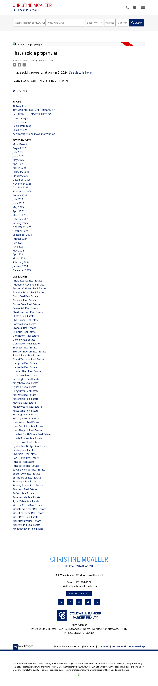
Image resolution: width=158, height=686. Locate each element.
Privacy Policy (104, 646)
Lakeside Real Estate (24, 387)
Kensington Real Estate (26, 379)
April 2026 (18, 164)
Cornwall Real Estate (24, 324)
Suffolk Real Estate (23, 493)
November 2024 (22, 227)
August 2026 (20, 148)
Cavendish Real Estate (25, 308)
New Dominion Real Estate (28, 426)
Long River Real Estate (26, 391)
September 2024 (22, 234)
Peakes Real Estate (23, 450)
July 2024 (18, 242)
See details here (80, 72)
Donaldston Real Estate (26, 343)
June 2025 (18, 203)
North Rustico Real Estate (27, 438)
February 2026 (21, 171)
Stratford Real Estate (25, 489)
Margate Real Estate (24, 394)
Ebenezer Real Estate (25, 347)
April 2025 (18, 211)
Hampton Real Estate (25, 363)
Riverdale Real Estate (25, 454)
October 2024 (20, 231)
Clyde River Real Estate (26, 320)
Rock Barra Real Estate (26, 458)
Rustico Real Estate (24, 461)
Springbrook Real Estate (27, 477)
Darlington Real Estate (26, 335)
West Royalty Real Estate (27, 521)
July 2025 (18, 199)
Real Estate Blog (22, 126)
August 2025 (20, 195)
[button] (78, 593)
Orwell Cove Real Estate (26, 442)
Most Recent (20, 144)
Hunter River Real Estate (27, 371)
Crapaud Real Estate (24, 328)
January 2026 (20, 175)
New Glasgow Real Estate (27, 430)
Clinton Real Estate (23, 316)
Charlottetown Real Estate (28, 312)
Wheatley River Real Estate (28, 528)
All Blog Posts (21, 106)
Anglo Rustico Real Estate (27, 280)
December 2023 (22, 270)
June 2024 (18, 246)
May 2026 (18, 160)
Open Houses (20, 122)
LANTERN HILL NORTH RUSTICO (32, 114)
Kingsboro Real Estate (25, 383)
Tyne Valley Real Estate (26, 501)
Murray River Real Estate (27, 418)
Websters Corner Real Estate (29, 509)
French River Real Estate (26, 355)
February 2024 (21, 262)
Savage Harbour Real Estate (29, 469)
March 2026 (19, 167)
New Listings (20, 118)
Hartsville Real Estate (25, 367)
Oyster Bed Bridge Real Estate (30, 446)
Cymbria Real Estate (24, 332)
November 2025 (22, 183)
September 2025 (22, 191)
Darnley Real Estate (24, 339)
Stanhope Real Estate (25, 481)
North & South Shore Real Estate (32, 434)
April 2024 (18, 254)
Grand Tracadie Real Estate (28, 359)
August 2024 (20, 238)
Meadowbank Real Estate (27, 406)
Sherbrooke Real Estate (26, 473)
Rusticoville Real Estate (26, 465)
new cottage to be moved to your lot (34, 134)
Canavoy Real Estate (24, 300)
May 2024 (18, 250)
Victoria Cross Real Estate (27, 505)
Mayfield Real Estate (24, 402)
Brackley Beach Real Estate (28, 292)
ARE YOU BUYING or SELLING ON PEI (34, 110)
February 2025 (21, 219)
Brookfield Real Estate (25, 296)
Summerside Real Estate (26, 497)
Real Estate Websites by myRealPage (128, 646)
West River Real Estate (25, 517)
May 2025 (18, 207)
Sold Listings (20, 130)
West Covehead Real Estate (28, 513)
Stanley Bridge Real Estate (28, 485)
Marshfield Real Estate (25, 398)
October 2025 (20, 187)
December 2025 (22, 179)
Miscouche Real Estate (25, 410)
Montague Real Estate (25, 414)
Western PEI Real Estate (26, 525)
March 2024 (19, 258)
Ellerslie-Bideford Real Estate (29, 351)
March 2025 (19, 215)
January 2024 (20, 266)
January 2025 (20, 223)
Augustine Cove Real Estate (28, 284)
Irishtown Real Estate (25, 375)
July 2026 (18, 152)
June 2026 (18, 156)
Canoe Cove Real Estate (26, 304)
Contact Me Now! (79, 594)
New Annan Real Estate (26, 422)
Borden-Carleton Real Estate (29, 288)
